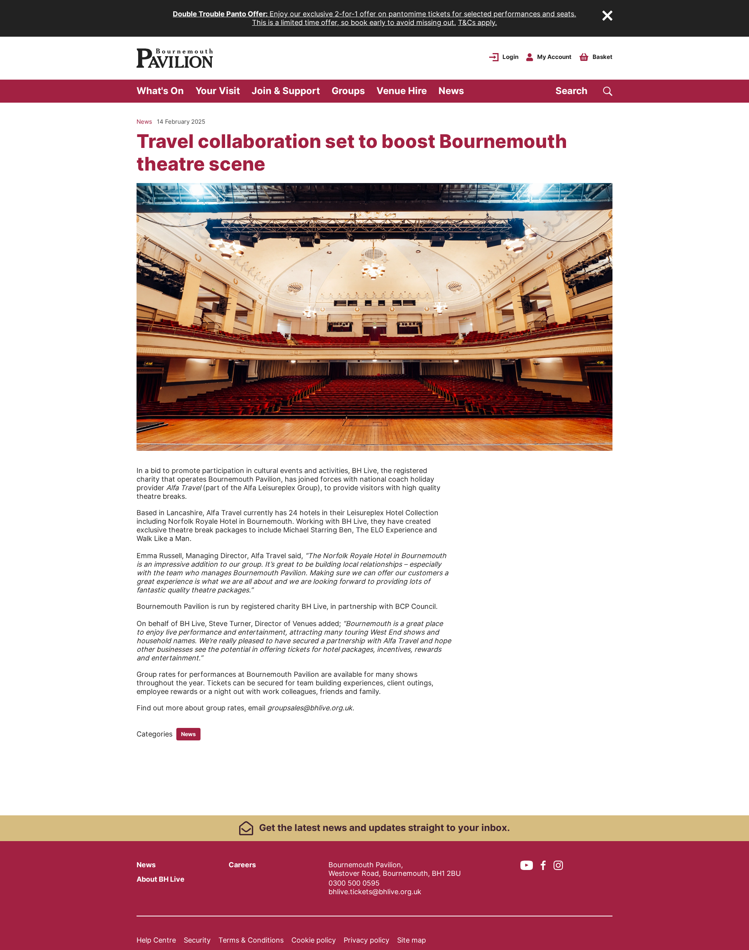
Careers (242, 865)
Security (197, 940)
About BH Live (161, 879)
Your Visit (217, 90)
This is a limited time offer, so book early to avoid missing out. (354, 22)
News (451, 90)
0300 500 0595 (354, 883)
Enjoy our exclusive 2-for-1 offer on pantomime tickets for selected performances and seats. (374, 14)
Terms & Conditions (251, 940)
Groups (348, 90)
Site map (411, 940)
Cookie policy (313, 940)
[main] (374, 459)
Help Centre (156, 940)
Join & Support (286, 90)
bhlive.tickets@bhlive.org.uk (374, 892)
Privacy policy (366, 940)
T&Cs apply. (477, 22)
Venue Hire (401, 90)
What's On (160, 90)
